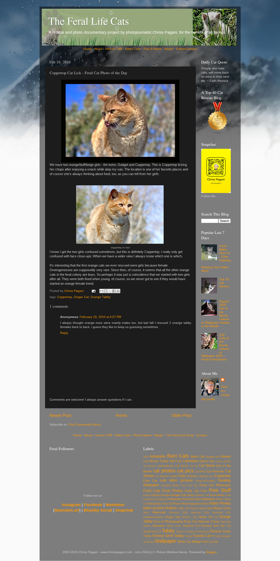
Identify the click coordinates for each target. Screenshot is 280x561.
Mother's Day (189, 517)
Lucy (209, 508)
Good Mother (217, 495)
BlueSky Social (98, 510)
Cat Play (200, 471)
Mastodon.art (66, 510)
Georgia (165, 495)
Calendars (190, 461)
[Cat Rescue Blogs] (217, 117)
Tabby (168, 530)
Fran (204, 491)
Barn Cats (178, 456)
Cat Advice (181, 465)
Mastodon (115, 505)
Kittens (171, 508)
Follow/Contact (186, 49)
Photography (174, 521)
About (98, 49)
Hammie (175, 499)
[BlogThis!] (105, 291)
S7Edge (215, 521)
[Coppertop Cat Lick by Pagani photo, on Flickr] (120, 156)
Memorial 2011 (222, 512)
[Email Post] (93, 291)
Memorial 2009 (178, 512)
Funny (146, 495)
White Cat (184, 541)
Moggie (169, 517)
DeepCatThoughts (205, 480)
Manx (146, 512)
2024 (146, 456)
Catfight (173, 476)
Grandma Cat (150, 499)
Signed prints (173, 525)
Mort (178, 517)
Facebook (93, 505)
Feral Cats (151, 491)
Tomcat (215, 531)
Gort (228, 495)
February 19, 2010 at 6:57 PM (100, 317)
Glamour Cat (202, 495)
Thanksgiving (202, 531)
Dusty (175, 485)
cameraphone (166, 465)
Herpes (219, 499)
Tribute (188, 536)
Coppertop (64, 297)
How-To (167, 503)
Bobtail (226, 456)
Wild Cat (207, 541)
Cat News (207, 465)
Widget (196, 541)
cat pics (185, 470)
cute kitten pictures (176, 480)
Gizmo (190, 495)
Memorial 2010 (200, 512)
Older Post (181, 415)
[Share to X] (110, 291)
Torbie (226, 531)
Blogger (211, 552)
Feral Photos (172, 491)
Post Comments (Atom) (84, 424)
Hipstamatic (155, 503)
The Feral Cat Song (179, 435)
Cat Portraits (215, 471)
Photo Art (159, 521)
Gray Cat (163, 499)
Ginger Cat (81, 297)
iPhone (176, 503)
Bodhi (146, 461)
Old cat (212, 517)
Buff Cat (175, 461)
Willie (215, 541)
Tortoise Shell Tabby (168, 536)
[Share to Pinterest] (118, 291)
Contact (201, 435)
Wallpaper (165, 541)
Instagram (71, 505)
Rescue (204, 521)
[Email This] (101, 291)
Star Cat (225, 525)
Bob (218, 456)
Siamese (158, 525)
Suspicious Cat (152, 531)
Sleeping (206, 525)
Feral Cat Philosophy (215, 485)
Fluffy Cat (192, 491)
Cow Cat (150, 480)
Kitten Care (133, 49)
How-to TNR (113, 49)
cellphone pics (206, 476)
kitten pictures (154, 508)
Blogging (210, 456)
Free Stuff (220, 490)
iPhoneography (190, 503)
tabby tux (181, 531)
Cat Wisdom (161, 476)
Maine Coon (222, 508)
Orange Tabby (100, 297)
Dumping (165, 485)
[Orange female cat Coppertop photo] (120, 242)
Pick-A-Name (153, 49)
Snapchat (124, 510)
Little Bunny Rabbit (195, 508)
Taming (190, 531)
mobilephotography (153, 517)
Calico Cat (207, 461)
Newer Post (60, 415)
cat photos (164, 470)
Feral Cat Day (189, 485)
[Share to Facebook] (114, 291)
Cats (181, 476)
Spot (216, 525)
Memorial (159, 512)
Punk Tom (191, 521)
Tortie (147, 536)
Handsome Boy (191, 499)
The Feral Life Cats (88, 21)
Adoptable (158, 456)
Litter (181, 508)
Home (87, 49)
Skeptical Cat (191, 525)
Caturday (191, 476)
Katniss (204, 503)
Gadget (155, 495)
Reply (64, 333)
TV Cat (216, 536)
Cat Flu (194, 466)
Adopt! (168, 49)
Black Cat (197, 456)
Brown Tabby (159, 461)
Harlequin (208, 499)
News (202, 517)
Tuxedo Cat (202, 536)
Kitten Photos (220, 503)
